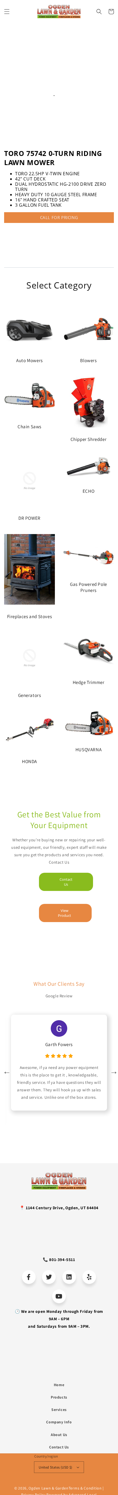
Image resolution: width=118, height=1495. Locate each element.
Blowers (88, 360)
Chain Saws (29, 427)
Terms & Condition (85, 1488)
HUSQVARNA (88, 750)
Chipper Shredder (89, 439)
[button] (7, 12)
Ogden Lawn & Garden (48, 1488)
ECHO (88, 491)
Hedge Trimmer (89, 682)
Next (112, 1070)
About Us (59, 1434)
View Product (64, 913)
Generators (29, 695)
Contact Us (66, 882)
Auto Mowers (29, 360)
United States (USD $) (55, 1467)
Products (59, 1397)
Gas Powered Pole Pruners (88, 587)
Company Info (59, 1421)
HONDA (29, 761)
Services (59, 1409)
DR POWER (29, 518)
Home (59, 1384)
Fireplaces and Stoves (29, 616)
